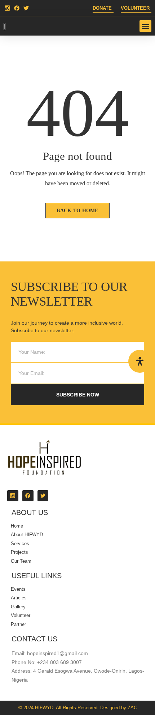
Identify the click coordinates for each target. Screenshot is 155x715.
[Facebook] (17, 8)
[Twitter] (26, 8)
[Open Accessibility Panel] (139, 361)
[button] (145, 26)
